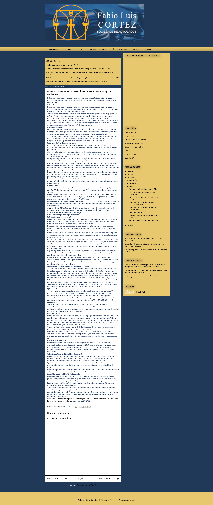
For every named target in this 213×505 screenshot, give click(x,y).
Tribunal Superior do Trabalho (135, 140)
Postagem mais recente (57, 479)
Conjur (127, 151)
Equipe (80, 49)
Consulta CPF (130, 158)
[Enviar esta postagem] (76, 407)
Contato (68, 49)
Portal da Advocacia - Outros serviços (59, 65)
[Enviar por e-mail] (80, 407)
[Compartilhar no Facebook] (87, 407)
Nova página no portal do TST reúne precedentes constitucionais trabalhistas (72, 82)
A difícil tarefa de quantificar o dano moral (144, 221)
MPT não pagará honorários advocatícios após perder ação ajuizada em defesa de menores (78, 78)
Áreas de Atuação (120, 49)
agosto (132, 180)
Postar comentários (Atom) (86, 485)
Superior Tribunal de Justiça (135, 143)
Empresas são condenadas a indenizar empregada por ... (143, 208)
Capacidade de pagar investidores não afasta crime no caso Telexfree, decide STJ (144, 245)
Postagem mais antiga (109, 479)
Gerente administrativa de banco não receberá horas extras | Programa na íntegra (74, 69)
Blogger (132, 500)
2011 (129, 225)
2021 (129, 171)
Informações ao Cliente (97, 49)
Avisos (136, 49)
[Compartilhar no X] (85, 407)
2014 (129, 177)
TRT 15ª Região (130, 132)
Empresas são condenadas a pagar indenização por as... (141, 203)
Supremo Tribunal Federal (134, 147)
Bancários (148, 49)
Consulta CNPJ (130, 154)
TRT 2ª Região (130, 136)
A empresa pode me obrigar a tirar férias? (143, 189)
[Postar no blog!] (83, 407)
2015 (129, 174)
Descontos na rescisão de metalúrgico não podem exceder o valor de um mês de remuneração (79, 72)
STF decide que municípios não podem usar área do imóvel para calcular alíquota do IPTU (146, 271)
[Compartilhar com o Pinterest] (90, 407)
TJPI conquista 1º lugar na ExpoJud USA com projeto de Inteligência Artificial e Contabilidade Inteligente (145, 266)
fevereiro (132, 183)
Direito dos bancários (136, 212)
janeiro (132, 186)
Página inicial (53, 49)
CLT (50, 145)
